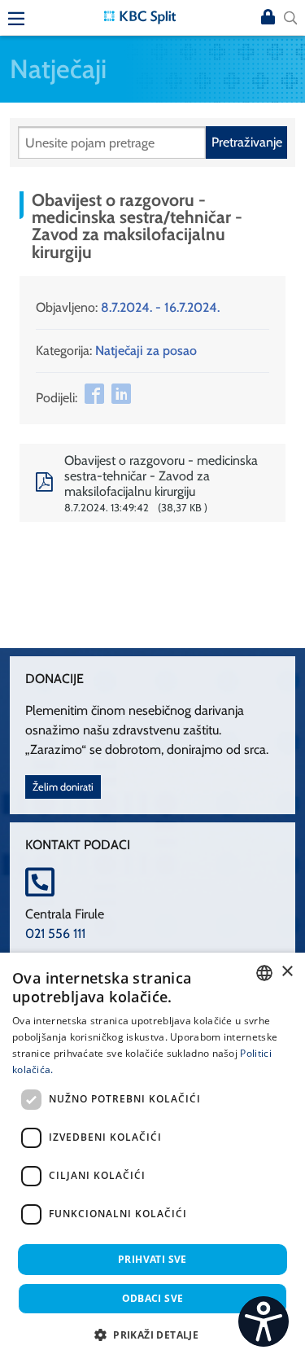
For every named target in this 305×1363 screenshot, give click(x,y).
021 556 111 (55, 933)
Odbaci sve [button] (153, 1298)
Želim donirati (63, 787)
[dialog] (152, 1158)
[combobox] (264, 973)
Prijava (267, 18)
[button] (152, 1334)
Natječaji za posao (146, 350)
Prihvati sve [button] (152, 1259)
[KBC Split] (140, 16)
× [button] (287, 972)
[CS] (263, 1321)
